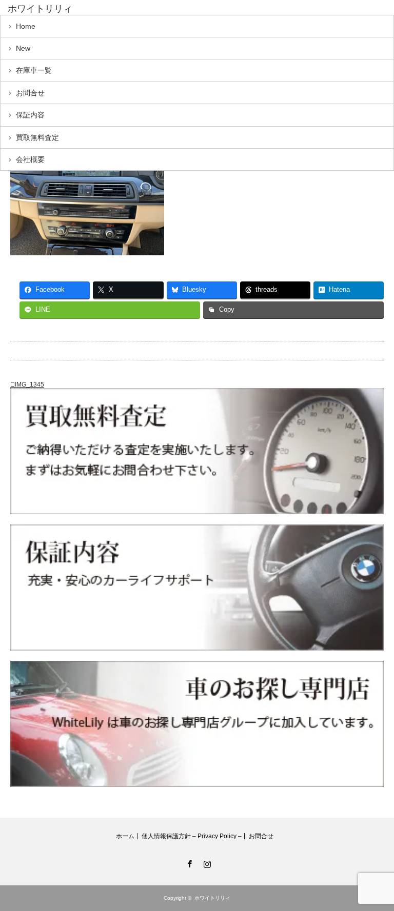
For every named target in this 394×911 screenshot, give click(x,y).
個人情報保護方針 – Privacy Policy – (192, 836)
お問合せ (30, 93)
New (23, 48)
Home (25, 26)
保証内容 (30, 115)
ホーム (125, 836)
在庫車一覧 (34, 70)
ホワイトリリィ (40, 9)
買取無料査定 (37, 137)
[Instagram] (205, 862)
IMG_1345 (29, 384)
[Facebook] (188, 862)
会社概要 (30, 159)
